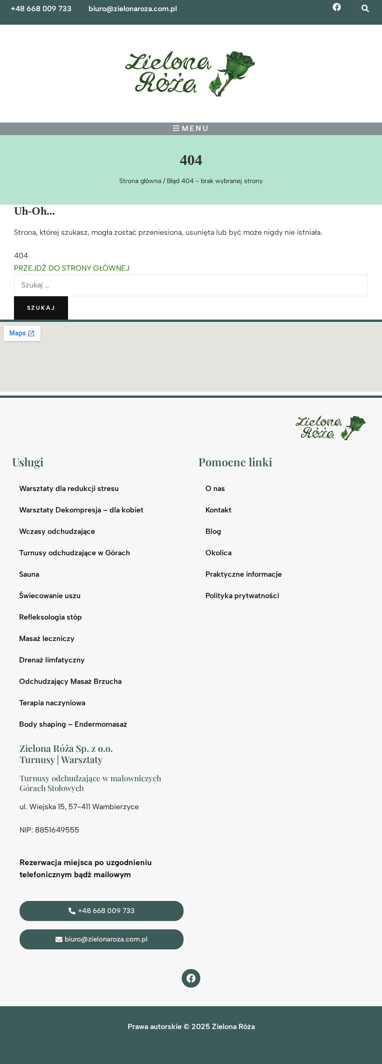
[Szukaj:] (191, 284)
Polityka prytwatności (242, 595)
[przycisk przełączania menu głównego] (191, 128)
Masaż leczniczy (47, 638)
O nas (215, 488)
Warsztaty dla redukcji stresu (69, 488)
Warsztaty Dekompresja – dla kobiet (81, 509)
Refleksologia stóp (50, 617)
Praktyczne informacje (243, 574)
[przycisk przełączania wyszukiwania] (365, 9)
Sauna (29, 574)
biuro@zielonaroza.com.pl (133, 8)
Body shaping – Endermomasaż (73, 724)
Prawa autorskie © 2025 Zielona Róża (191, 1026)
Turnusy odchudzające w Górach (74, 552)
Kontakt (218, 509)
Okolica (218, 552)
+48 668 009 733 (41, 8)
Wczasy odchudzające (57, 531)
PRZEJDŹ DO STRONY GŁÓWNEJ (72, 268)
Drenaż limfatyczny (52, 659)
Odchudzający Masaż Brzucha (70, 681)
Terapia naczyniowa (52, 702)
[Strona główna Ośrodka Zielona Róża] (332, 427)
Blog (213, 531)
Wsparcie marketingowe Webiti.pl (67, 1043)
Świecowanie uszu (50, 595)
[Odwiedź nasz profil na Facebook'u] (191, 978)
